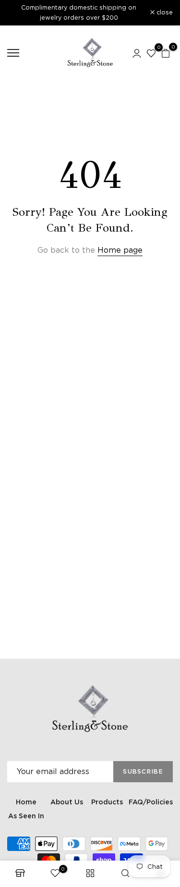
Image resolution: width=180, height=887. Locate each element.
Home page (120, 250)
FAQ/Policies (151, 802)
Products (107, 802)
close (164, 13)
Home (26, 802)
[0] (151, 53)
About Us (66, 802)
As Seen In (26, 816)
